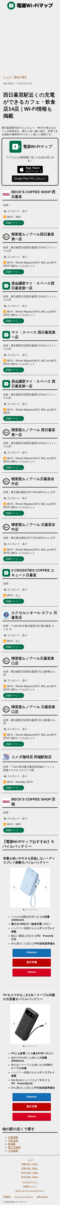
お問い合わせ (42, 1197)
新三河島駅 (14, 1147)
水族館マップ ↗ (30, 1186)
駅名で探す (20, 77)
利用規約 (7, 1197)
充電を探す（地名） (30, 1164)
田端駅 (12, 1144)
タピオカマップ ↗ (30, 1182)
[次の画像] (46, 887)
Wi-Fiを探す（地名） (30, 1173)
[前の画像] (14, 887)
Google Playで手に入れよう (30, 178)
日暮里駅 (13, 1137)
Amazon (32, 952)
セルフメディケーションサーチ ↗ (30, 1191)
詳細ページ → (14, 222)
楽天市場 (32, 962)
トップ (7, 77)
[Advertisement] (30, 42)
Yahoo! (31, 972)
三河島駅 (13, 1150)
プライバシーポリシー (23, 1197)
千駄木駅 (13, 1140)
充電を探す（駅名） (30, 1168)
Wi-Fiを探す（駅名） (30, 1177)
